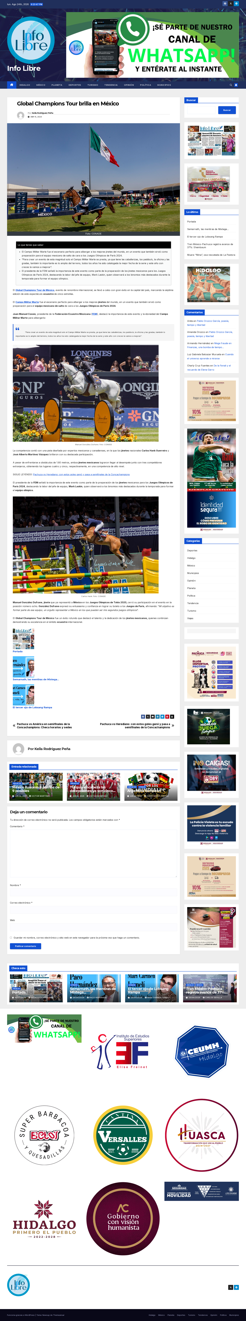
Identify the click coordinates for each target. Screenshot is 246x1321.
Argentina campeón (144, 791)
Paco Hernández (98, 998)
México (40, 85)
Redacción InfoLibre (42, 998)
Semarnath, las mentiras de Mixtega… (36, 679)
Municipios (164, 85)
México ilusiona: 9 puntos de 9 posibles (35, 789)
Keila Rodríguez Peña (42, 113)
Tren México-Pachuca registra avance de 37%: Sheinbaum (205, 992)
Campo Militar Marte (27, 302)
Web (12, 920)
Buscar (191, 100)
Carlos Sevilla (213, 998)
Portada (17, 651)
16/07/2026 (21, 998)
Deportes (75, 85)
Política (145, 85)
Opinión (129, 85)
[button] (231, 85)
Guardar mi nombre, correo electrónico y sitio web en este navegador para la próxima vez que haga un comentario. (77, 937)
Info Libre (23, 68)
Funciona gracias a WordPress (21, 1315)
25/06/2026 (195, 998)
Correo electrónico (21, 902)
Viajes (190, 618)
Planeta (57, 85)
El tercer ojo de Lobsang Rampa (32, 707)
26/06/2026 (79, 998)
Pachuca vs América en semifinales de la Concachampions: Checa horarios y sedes (44, 725)
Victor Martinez (41, 796)
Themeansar (58, 1315)
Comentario (17, 826)
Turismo (92, 85)
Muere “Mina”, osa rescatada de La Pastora (211, 254)
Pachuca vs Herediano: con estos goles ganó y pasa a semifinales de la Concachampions (81, 474)
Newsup (46, 1315)
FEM (94, 314)
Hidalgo (25, 85)
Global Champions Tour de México (35, 290)
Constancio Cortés (158, 796)
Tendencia (111, 85)
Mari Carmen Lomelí (158, 998)
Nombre (15, 885)
